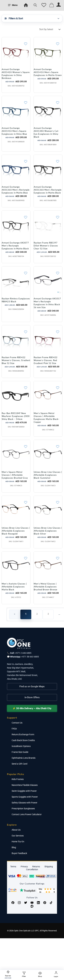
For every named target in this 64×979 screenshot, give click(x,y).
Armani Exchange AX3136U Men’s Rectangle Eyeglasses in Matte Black (48, 190)
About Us (16, 830)
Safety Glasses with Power (24, 802)
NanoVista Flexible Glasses (25, 785)
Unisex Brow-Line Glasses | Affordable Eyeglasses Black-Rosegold (16, 531)
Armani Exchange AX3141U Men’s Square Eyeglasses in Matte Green (48, 72)
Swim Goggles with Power (24, 791)
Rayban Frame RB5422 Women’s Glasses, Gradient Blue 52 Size (16, 360)
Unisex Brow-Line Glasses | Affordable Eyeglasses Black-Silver (48, 531)
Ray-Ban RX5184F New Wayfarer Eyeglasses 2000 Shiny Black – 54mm (16, 416)
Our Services (18, 835)
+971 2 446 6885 (23, 653)
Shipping (48, 866)
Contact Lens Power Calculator (27, 814)
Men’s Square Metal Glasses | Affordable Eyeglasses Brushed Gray (15, 475)
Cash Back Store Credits (23, 740)
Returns (36, 866)
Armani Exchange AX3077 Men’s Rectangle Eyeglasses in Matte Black (15, 245)
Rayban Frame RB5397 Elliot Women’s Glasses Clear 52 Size (46, 245)
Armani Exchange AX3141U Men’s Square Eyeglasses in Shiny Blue (14, 131)
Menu (15, 5)
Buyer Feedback (19, 853)
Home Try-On (18, 841)
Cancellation (32, 869)
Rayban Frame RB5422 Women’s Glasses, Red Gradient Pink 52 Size (45, 360)
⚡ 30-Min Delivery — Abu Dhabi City (32, 708)
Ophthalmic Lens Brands (23, 758)
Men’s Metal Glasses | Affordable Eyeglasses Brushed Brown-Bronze (45, 586)
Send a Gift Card (19, 764)
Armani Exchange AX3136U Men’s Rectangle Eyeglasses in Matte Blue (16, 190)
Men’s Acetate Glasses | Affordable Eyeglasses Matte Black (14, 586)
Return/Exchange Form (23, 734)
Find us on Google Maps (32, 686)
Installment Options (21, 746)
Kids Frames (18, 779)
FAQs (14, 728)
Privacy (24, 866)
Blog (14, 847)
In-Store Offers (32, 697)
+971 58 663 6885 (30, 656)
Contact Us (17, 722)
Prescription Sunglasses (23, 808)
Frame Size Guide (20, 752)
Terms (13, 866)
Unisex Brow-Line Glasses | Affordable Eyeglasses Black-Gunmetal (48, 475)
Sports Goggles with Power (25, 797)
